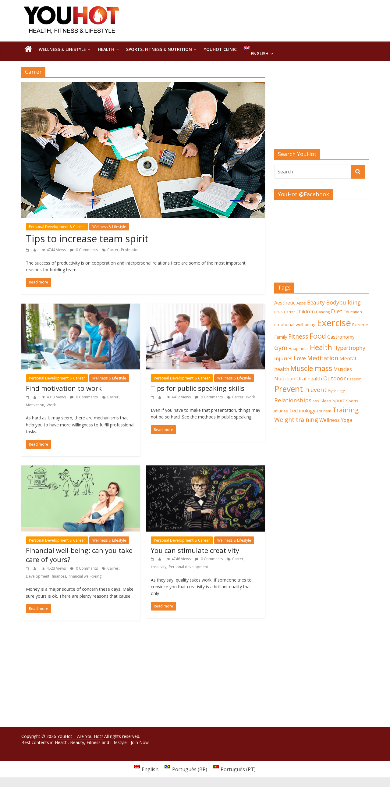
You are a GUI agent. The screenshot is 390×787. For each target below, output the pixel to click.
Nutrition (284, 378)
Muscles (342, 369)
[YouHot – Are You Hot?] (28, 49)
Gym (280, 348)
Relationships (292, 400)
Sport (338, 400)
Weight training (296, 419)
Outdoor (334, 378)
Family (280, 337)
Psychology (336, 391)
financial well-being (85, 576)
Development (37, 576)
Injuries (283, 358)
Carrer (113, 249)
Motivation (35, 405)
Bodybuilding (343, 302)
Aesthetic (284, 302)
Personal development (188, 566)
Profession (130, 249)
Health (106, 49)
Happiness (299, 348)
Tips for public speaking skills (197, 388)
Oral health (309, 378)
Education (353, 312)
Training (345, 409)
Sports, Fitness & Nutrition (159, 49)
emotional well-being (295, 324)
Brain (278, 312)
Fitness (298, 336)
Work (51, 405)
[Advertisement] (321, 108)
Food (318, 336)
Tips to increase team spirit (87, 238)
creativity (158, 566)
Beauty (316, 302)
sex (316, 401)
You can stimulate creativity (195, 550)
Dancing (323, 311)
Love (300, 358)
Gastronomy (341, 337)
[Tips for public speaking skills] (205, 307)
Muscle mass (311, 368)
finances (59, 576)
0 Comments (86, 249)
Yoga (346, 420)
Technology (302, 410)
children (305, 311)
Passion (354, 379)
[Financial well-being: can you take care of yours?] (80, 469)
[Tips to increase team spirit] (143, 86)
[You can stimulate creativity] (205, 469)
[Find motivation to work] (80, 307)
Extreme (360, 324)
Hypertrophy (349, 347)
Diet (336, 311)
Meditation (322, 358)
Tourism (324, 410)
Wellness (329, 420)
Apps (301, 303)
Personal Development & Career (57, 226)
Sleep (326, 401)
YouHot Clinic (220, 49)
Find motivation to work (64, 388)
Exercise (334, 323)
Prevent (288, 388)
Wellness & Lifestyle (62, 49)
